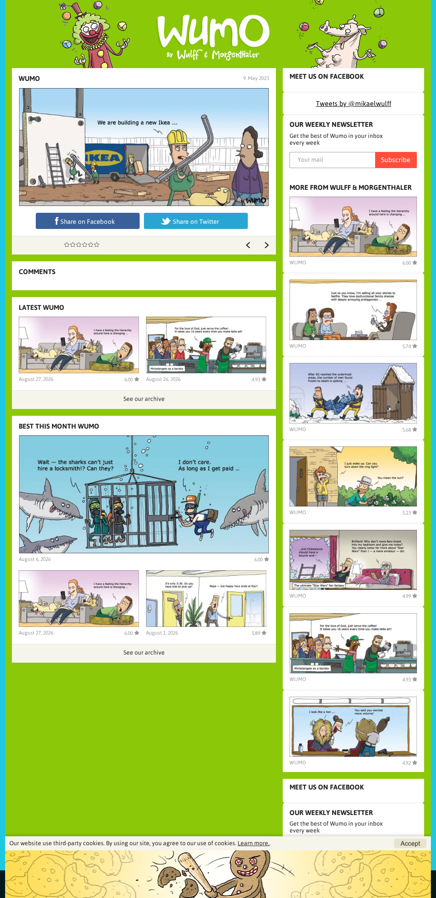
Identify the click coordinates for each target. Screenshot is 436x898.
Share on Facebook (87, 221)
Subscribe (395, 159)
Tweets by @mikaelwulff (353, 103)
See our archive (144, 398)
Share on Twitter (196, 221)
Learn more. (254, 843)
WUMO (29, 78)
